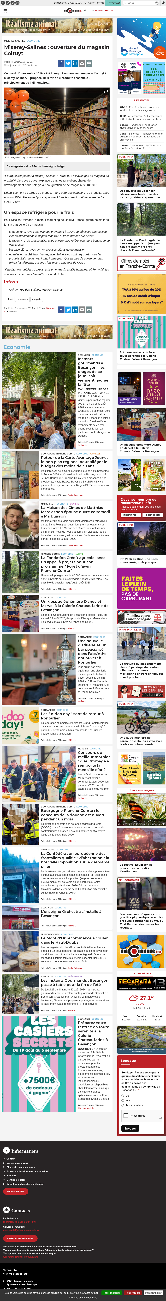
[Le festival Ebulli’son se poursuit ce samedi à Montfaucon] (141, 844)
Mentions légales (15, 1179)
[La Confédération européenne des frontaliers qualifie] (20, 859)
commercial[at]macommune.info (21, 1230)
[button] (157, 3)
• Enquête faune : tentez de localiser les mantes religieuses (139, 109)
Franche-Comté (50, 554)
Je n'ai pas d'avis (134, 1105)
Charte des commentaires (20, 1167)
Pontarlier (85, 637)
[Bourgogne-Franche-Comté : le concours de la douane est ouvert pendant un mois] (20, 816)
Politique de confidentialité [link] (83, 1297)
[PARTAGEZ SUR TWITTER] (68, 63)
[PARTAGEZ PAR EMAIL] (82, 63)
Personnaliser (153, 1292)
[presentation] (98, 151)
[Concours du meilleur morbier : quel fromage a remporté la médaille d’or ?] (39, 760)
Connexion (153, 515)
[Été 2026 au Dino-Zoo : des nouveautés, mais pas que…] (141, 538)
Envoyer (130, 1128)
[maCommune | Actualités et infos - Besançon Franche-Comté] (73, 10)
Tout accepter (111, 1292)
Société (74, 504)
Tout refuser (132, 1292)
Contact (10, 1158)
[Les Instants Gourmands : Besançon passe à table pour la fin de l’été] (20, 986)
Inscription (130, 515)
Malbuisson (48, 504)
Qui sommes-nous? (17, 1163)
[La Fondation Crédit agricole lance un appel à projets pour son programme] (20, 563)
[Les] (20, 719)
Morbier (83, 749)
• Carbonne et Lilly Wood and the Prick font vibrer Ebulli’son (140, 147)
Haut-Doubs (48, 849)
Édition (89, 10)
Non (128, 1100)
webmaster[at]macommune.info (20, 1256)
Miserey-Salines (14, 40)
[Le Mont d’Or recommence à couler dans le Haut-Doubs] (20, 943)
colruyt (9, 299)
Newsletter (15, 1191)
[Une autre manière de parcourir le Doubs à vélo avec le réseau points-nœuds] (141, 717)
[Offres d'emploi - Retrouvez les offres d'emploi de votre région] (141, 270)
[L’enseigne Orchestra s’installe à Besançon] (20, 917)
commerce (22, 299)
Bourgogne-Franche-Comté (58, 454)
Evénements (75, 976)
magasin (36, 299)
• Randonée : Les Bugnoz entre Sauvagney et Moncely (138, 126)
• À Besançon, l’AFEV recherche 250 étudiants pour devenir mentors (141, 117)
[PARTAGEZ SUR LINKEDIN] (75, 63)
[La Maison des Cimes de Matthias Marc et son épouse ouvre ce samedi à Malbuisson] (20, 513)
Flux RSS (11, 1175)
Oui (127, 1096)
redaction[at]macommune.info (20, 1221)
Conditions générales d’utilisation (25, 1184)
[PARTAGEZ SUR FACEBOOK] (61, 63)
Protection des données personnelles (27, 1171)
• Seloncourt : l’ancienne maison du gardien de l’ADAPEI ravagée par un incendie (141, 136)
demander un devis (20, 1238)
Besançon (84, 355)
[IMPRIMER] (89, 63)
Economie (33, 40)
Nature (79, 554)
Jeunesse (95, 454)
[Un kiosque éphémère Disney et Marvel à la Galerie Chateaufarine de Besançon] (20, 607)
